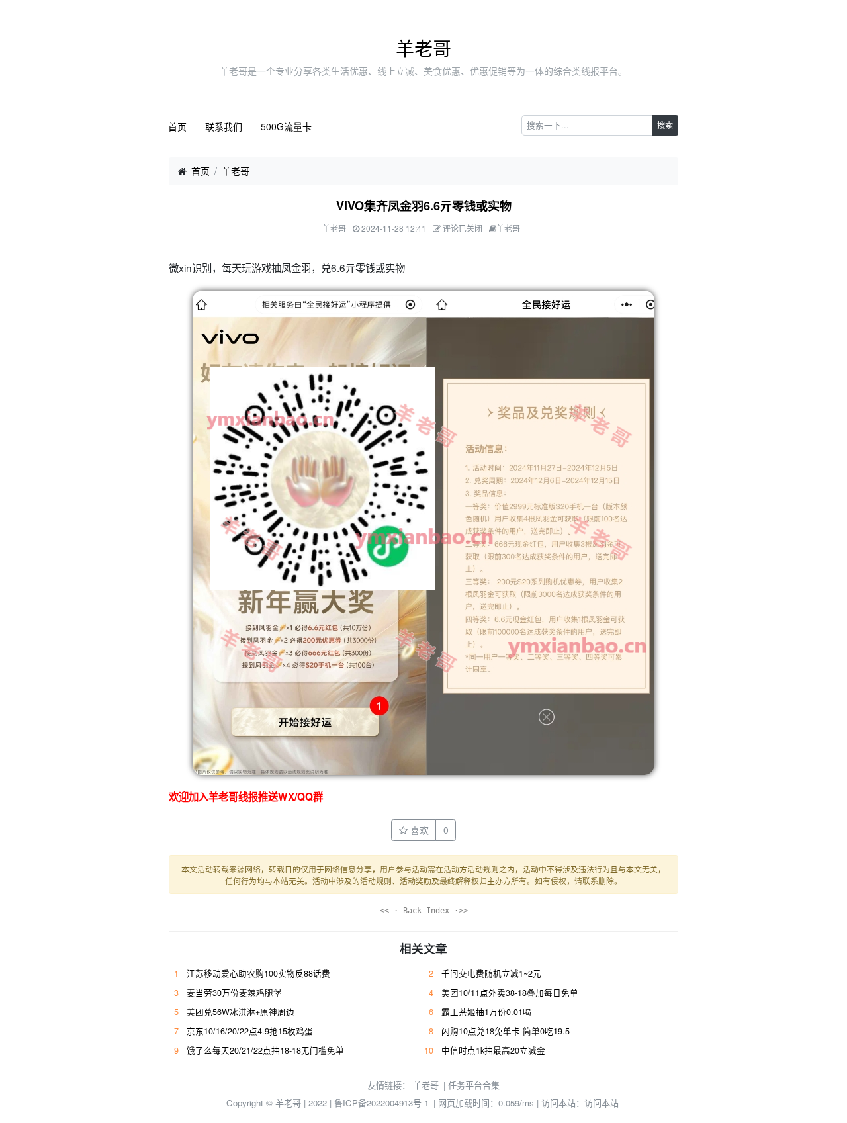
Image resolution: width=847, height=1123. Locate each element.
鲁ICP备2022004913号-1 (381, 1103)
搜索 (665, 124)
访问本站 (601, 1103)
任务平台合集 (474, 1085)
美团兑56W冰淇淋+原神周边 (240, 1012)
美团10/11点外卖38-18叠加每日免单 (509, 993)
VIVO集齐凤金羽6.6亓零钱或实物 (424, 205)
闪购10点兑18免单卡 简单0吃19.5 (505, 1031)
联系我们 (223, 126)
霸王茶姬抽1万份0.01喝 (486, 1012)
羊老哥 (423, 47)
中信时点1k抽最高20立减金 (493, 1050)
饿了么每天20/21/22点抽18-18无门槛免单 (265, 1050)
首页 (177, 126)
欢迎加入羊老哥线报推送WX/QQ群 (246, 796)
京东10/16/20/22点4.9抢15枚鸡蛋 (250, 1031)
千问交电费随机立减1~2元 (491, 973)
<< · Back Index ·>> (424, 910)
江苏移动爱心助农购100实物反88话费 (258, 973)
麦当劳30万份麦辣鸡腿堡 (234, 993)
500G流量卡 (286, 126)
